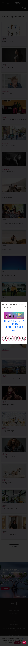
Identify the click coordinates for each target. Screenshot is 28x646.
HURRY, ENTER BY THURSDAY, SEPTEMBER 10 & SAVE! (14, 325)
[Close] (26, 306)
